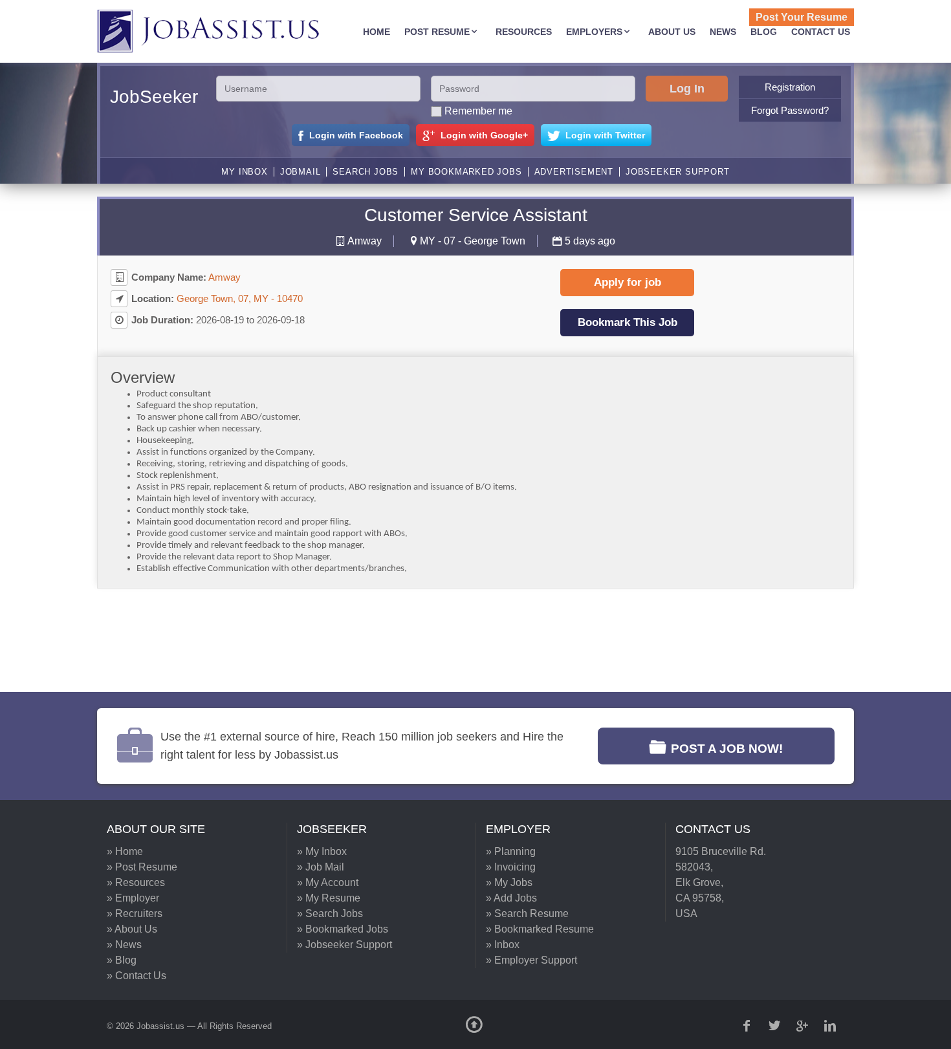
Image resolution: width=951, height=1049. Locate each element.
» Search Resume (527, 913)
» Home (125, 851)
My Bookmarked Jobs (466, 172)
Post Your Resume (801, 17)
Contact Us (820, 32)
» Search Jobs (330, 913)
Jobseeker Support (678, 172)
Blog (763, 32)
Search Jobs (366, 172)
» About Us (132, 929)
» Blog (122, 960)
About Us (671, 32)
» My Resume (328, 897)
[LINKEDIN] (831, 1025)
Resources (524, 32)
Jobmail (300, 172)
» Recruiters (134, 913)
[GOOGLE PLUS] (803, 1025)
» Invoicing (511, 866)
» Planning (511, 851)
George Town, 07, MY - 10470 (240, 298)
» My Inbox (322, 851)
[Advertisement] (466, 640)
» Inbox (502, 944)
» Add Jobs (511, 897)
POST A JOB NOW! (727, 748)
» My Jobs (509, 882)
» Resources (136, 882)
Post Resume (437, 32)
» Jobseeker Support (344, 944)
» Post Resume (142, 866)
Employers (594, 32)
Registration (790, 86)
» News (124, 944)
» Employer (133, 897)
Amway (364, 240)
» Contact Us (136, 975)
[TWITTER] (775, 1025)
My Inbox (244, 172)
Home (376, 32)
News (723, 32)
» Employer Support (531, 960)
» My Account (327, 882)
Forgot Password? (790, 110)
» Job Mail (320, 866)
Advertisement (573, 172)
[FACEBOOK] (748, 1025)
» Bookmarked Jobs (342, 929)
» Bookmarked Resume (540, 929)
